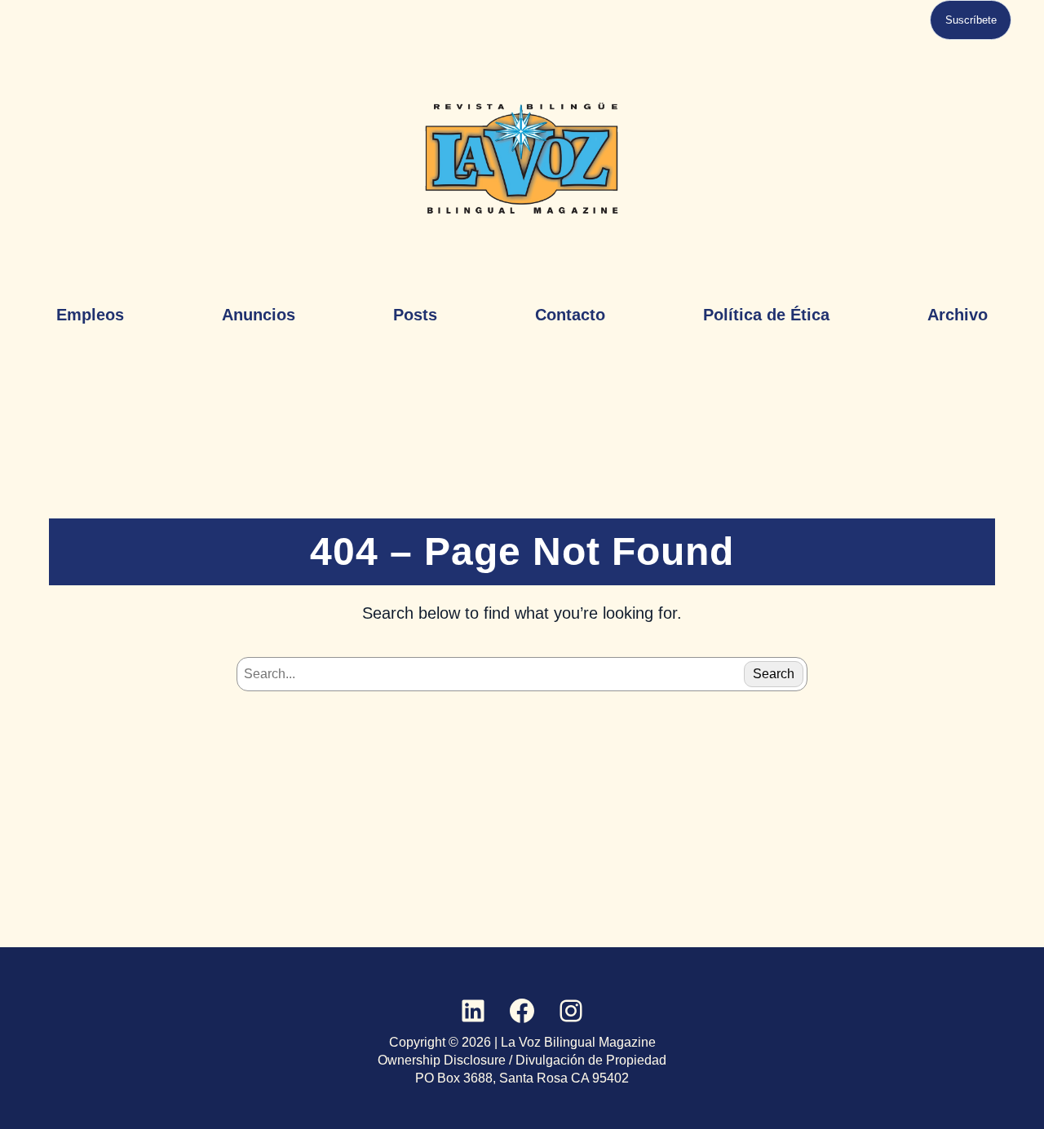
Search (773, 674)
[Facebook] (522, 1010)
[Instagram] (571, 1010)
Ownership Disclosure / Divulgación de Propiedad (522, 1060)
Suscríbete (971, 20)
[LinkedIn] (473, 1010)
